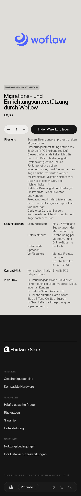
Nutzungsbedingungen (19, 446)
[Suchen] (70, 487)
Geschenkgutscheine (18, 378)
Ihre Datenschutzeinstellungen (25, 454)
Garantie (10, 420)
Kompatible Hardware (19, 386)
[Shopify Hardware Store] (11, 487)
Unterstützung (14, 428)
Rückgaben (12, 412)
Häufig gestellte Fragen (20, 404)
